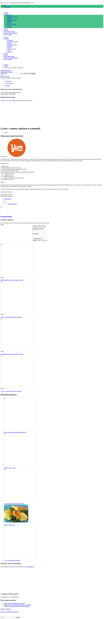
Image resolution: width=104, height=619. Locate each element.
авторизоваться (29, 566)
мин (22, 73)
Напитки (9, 21)
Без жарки (10, 15)
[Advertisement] (49, 114)
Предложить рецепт (9, 31)
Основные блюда (12, 20)
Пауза (2, 73)
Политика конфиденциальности (9, 611)
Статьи (6, 28)
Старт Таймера (31, 73)
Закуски (9, 18)
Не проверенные (12, 204)
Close (2, 224)
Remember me (38, 239)
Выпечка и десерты (12, 17)
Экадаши (9, 27)
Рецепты (6, 14)
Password (35, 234)
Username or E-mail (38, 229)
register (13, 100)
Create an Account (42, 240)
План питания (8, 34)
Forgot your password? (39, 227)
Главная (6, 12)
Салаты (9, 22)
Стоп (25, 73)
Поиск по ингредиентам (10, 33)
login (8, 100)
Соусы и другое (11, 24)
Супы (8, 25)
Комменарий (7, 199)
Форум (6, 30)
